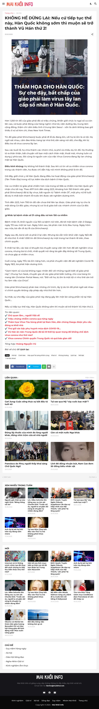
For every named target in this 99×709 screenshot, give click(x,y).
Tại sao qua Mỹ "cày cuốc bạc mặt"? (70, 401)
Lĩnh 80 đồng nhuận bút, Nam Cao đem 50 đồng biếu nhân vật (72, 464)
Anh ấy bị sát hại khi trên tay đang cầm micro (14, 531)
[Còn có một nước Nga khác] (72, 420)
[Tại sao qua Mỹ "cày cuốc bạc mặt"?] (84, 493)
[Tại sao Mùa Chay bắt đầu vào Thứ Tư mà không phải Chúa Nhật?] (38, 522)
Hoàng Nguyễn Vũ (26, 344)
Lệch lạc (74, 355)
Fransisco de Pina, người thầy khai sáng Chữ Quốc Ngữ (26, 464)
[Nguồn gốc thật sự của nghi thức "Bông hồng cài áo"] (15, 493)
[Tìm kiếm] (96, 4)
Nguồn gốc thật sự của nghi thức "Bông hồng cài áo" (15, 502)
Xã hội (36, 701)
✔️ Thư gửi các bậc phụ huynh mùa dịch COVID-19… (33, 328)
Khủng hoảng (64, 355)
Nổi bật (81, 355)
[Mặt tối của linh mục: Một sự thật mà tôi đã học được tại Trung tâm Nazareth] (38, 556)
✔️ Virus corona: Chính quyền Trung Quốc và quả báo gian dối (38, 338)
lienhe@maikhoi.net (55, 686)
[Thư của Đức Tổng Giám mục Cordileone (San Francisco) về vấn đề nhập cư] (84, 585)
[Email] (49, 367)
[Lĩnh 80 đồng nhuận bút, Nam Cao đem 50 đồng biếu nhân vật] (72, 451)
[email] (55, 693)
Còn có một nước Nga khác (65, 432)
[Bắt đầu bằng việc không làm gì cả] (38, 614)
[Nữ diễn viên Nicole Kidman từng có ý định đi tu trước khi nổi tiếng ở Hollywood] (61, 585)
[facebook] (49, 693)
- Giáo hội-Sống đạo (14, 657)
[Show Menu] (3, 4)
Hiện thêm (89, 377)
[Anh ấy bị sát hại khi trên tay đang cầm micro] (15, 522)
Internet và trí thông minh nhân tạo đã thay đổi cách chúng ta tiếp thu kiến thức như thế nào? (15, 567)
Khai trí (54, 355)
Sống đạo (46, 701)
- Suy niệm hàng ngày (15, 648)
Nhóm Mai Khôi (69, 701)
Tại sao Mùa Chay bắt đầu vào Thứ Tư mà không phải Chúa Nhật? (37, 532)
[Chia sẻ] (92, 34)
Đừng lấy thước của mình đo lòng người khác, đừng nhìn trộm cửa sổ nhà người (26, 433)
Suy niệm (56, 701)
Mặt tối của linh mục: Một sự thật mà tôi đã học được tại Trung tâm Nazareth (37, 566)
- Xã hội (18, 13)
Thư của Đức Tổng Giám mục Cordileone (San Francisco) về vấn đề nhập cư (83, 595)
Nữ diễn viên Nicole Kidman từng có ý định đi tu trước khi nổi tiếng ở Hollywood (61, 595)
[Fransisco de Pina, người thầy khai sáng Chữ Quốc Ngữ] (26, 451)
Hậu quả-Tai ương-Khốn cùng (38, 355)
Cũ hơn (92, 477)
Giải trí (28, 701)
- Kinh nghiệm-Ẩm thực (16, 665)
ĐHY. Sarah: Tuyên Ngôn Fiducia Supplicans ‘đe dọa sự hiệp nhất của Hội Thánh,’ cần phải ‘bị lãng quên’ (60, 505)
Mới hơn (7, 477)
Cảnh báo (21, 355)
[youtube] (44, 693)
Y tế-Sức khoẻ (11, 358)
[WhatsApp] (44, 367)
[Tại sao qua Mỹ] (72, 389)
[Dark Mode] (91, 4)
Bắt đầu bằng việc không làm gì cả (36, 623)
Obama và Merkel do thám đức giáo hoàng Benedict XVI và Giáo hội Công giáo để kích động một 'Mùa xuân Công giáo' (14, 627)
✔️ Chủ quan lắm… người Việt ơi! (22, 315)
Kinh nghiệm (17, 701)
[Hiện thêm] (54, 367)
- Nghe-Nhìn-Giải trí (14, 661)
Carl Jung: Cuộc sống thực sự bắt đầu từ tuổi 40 (26, 402)
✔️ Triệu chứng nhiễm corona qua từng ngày (29, 319)
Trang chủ (9, 13)
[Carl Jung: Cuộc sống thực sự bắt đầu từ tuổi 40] (26, 389)
